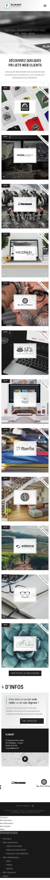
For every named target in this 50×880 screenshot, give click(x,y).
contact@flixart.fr (12, 748)
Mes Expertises (6, 820)
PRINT (9, 864)
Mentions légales (22, 806)
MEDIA (9, 868)
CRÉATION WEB (14, 846)
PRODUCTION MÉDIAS (17, 853)
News (2, 829)
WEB (6, 88)
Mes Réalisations (6, 823)
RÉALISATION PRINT (16, 849)
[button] (45, 5)
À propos (4, 817)
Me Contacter (5, 826)
